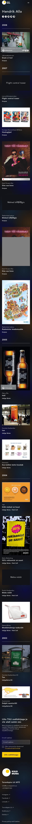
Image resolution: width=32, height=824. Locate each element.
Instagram (5, 794)
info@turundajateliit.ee (9, 786)
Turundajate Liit (7, 807)
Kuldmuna (5, 811)
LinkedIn (5, 802)
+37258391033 (7, 788)
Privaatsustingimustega (12, 748)
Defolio (4, 814)
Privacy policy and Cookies (11, 821)
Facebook (5, 798)
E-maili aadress (7, 738)
